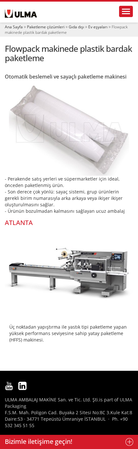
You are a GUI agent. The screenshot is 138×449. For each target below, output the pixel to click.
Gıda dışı (76, 27)
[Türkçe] (21, 14)
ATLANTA (19, 222)
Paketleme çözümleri (46, 27)
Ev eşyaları (98, 27)
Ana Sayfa (14, 27)
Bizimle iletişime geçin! (38, 441)
